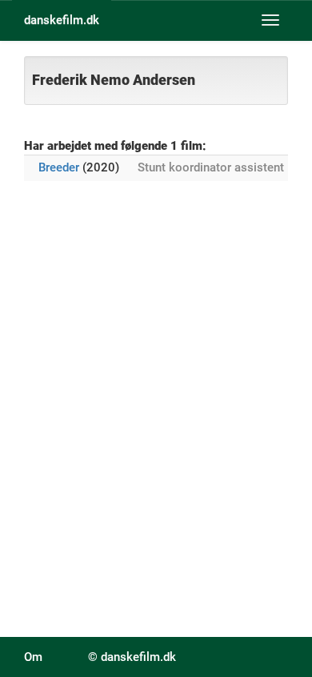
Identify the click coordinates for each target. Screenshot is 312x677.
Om (33, 657)
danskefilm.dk (61, 20)
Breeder (58, 167)
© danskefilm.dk (132, 657)
